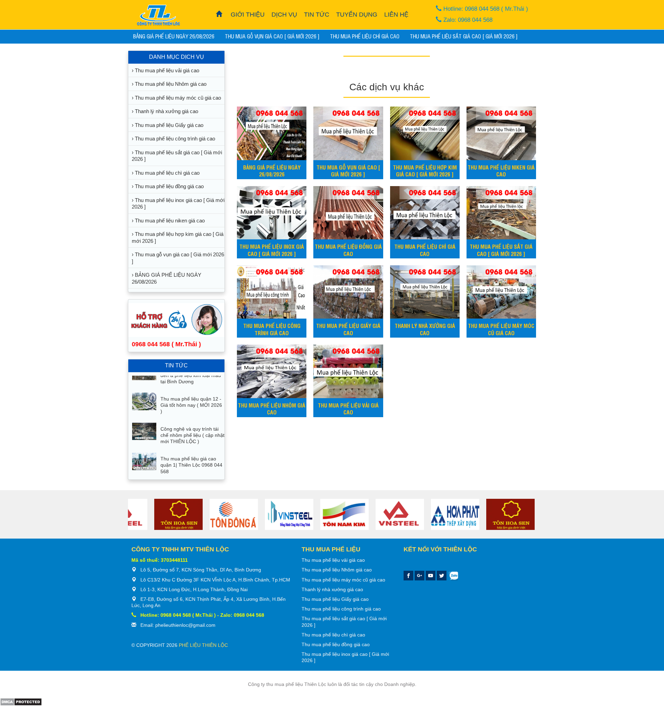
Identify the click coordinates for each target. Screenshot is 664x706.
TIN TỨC (316, 14)
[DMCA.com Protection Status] (21, 701)
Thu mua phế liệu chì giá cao (364, 36)
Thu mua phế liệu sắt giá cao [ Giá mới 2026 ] (464, 36)
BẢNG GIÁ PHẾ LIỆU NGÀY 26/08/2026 (173, 36)
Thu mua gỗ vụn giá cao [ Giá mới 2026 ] (272, 36)
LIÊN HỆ (396, 14)
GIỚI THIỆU (248, 14)
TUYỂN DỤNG (356, 14)
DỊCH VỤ (284, 14)
